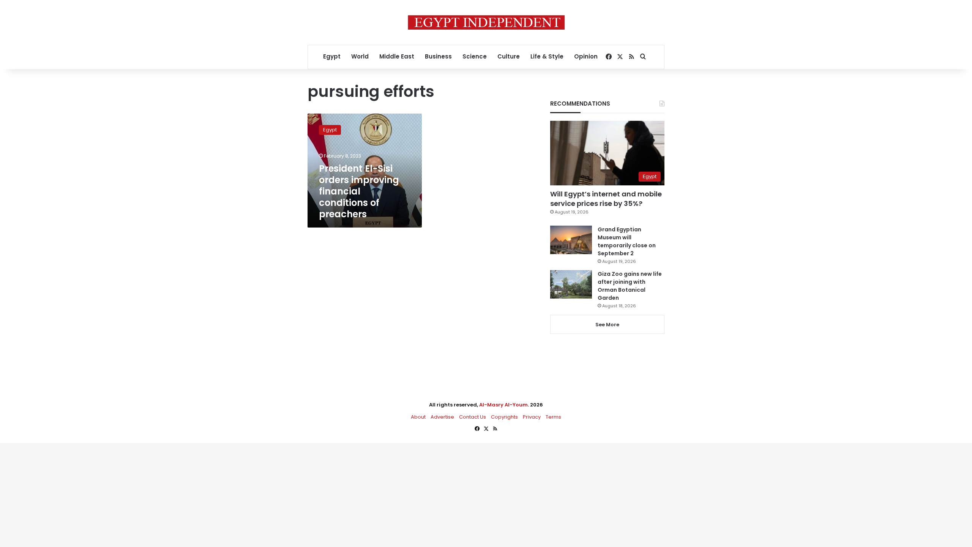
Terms (553, 417)
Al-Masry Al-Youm (503, 404)
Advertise (442, 417)
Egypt (332, 56)
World (360, 56)
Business (438, 56)
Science (474, 56)
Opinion (586, 56)
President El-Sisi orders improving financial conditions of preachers (359, 191)
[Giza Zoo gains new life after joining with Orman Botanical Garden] (571, 284)
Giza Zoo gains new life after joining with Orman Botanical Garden (630, 286)
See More (607, 324)
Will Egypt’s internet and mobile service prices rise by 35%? (606, 198)
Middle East (396, 56)
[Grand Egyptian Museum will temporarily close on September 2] (571, 240)
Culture (508, 56)
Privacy (532, 417)
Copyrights (504, 417)
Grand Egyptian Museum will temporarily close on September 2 (627, 241)
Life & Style (546, 56)
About (418, 417)
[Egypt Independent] (486, 22)
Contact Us (472, 417)
